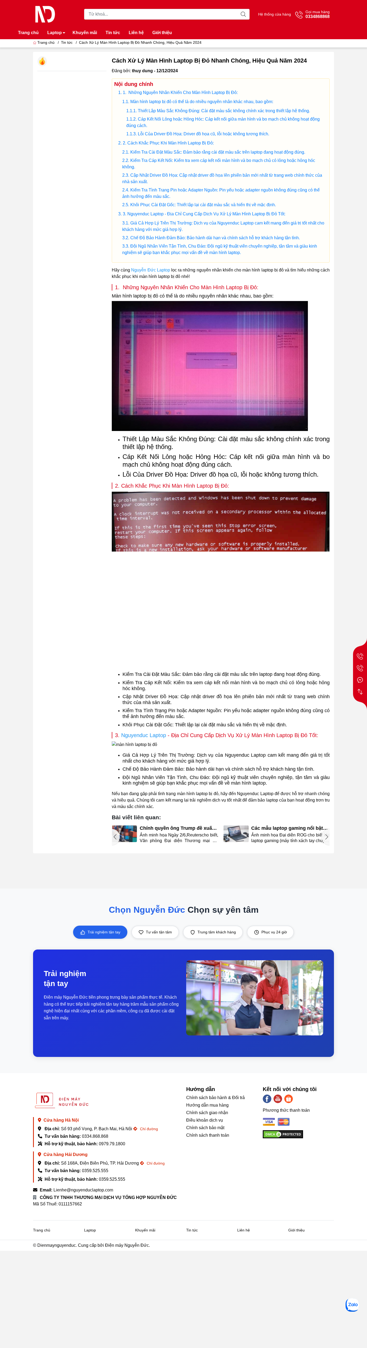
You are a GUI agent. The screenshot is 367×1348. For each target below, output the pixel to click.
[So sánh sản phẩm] (360, 692)
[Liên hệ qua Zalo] (352, 1305)
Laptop (54, 32)
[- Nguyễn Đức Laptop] (45, 14)
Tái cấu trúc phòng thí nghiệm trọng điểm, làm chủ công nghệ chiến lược (287, 828)
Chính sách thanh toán (207, 1135)
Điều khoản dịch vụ (204, 1120)
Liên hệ (136, 32)
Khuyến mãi (85, 32)
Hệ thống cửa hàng (274, 14)
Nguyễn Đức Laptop (150, 270)
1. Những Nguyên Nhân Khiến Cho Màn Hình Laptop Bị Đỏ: (180, 92)
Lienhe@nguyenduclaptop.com (83, 1190)
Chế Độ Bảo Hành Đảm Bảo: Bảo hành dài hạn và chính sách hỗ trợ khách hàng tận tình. (215, 237)
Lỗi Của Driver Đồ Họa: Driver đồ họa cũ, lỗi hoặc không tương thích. (203, 134)
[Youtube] (278, 1099)
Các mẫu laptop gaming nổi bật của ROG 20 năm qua (175, 828)
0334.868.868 (95, 1136)
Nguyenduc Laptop (143, 735)
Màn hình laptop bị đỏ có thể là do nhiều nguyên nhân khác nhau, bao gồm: (201, 101)
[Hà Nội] (360, 656)
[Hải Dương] (360, 668)
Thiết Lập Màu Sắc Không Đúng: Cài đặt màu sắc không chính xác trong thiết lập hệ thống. (224, 110)
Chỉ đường (148, 1129)
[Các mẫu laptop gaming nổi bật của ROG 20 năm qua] (124, 833)
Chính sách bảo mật (205, 1127)
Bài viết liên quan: (136, 817)
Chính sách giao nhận (207, 1112)
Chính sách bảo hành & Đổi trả (215, 1097)
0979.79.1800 (112, 1144)
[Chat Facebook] (360, 680)
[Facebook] (267, 1099)
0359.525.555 (95, 1170)
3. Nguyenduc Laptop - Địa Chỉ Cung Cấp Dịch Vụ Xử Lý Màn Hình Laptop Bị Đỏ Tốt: (204, 214)
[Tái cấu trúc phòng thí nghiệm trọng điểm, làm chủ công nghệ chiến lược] (236, 833)
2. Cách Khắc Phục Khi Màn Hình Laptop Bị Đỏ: (168, 143)
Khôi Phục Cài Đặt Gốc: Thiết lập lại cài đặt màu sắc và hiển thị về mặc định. (203, 204)
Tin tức (113, 32)
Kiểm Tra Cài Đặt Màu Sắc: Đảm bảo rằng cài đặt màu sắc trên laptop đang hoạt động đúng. (217, 152)
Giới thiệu (162, 32)
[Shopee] (288, 1099)
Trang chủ (28, 32)
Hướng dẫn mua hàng (207, 1105)
